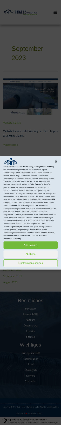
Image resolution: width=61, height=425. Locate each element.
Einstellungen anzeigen (30, 263)
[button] (56, 161)
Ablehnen (30, 254)
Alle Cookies (30, 245)
